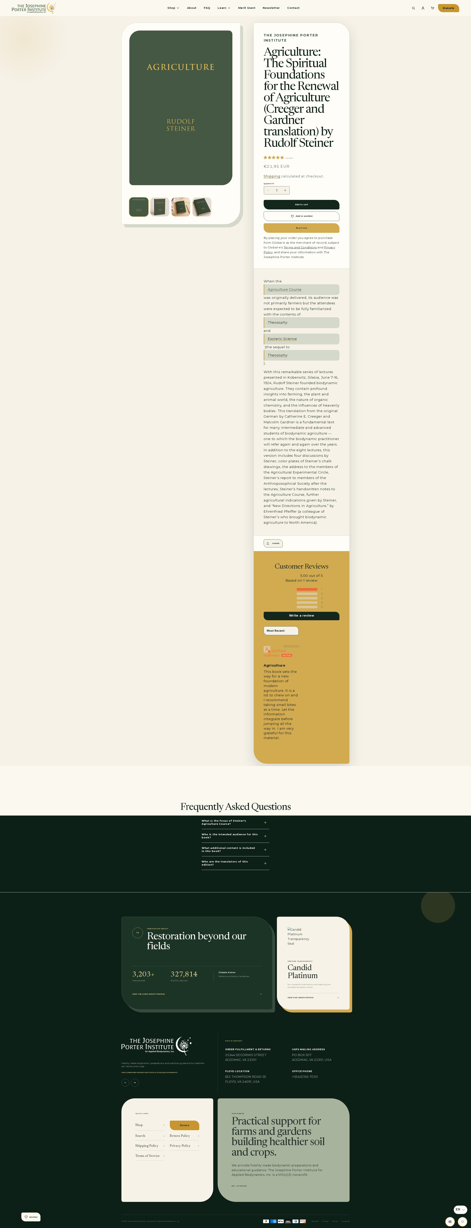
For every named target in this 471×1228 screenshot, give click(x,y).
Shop (150, 1125)
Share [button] (275, 543)
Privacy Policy (184, 1146)
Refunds (315, 1221)
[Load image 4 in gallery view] (201, 206)
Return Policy (184, 1136)
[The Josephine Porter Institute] (34, 8)
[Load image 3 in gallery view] (180, 206)
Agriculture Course (284, 289)
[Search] (413, 8)
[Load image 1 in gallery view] (138, 206)
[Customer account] (423, 8)
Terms (335, 1221)
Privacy (325, 1221)
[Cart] (432, 8)
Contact (293, 8)
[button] (274, 157)
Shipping (272, 176)
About (191, 8)
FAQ (207, 8)
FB (135, 1082)
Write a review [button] (301, 615)
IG (125, 1082)
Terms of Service (150, 1156)
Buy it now (301, 228)
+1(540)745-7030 (305, 1076)
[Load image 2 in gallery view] (159, 206)
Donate (448, 8)
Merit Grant (247, 8)
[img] (274, 642)
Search (150, 1136)
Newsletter (271, 8)
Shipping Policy (150, 1146)
